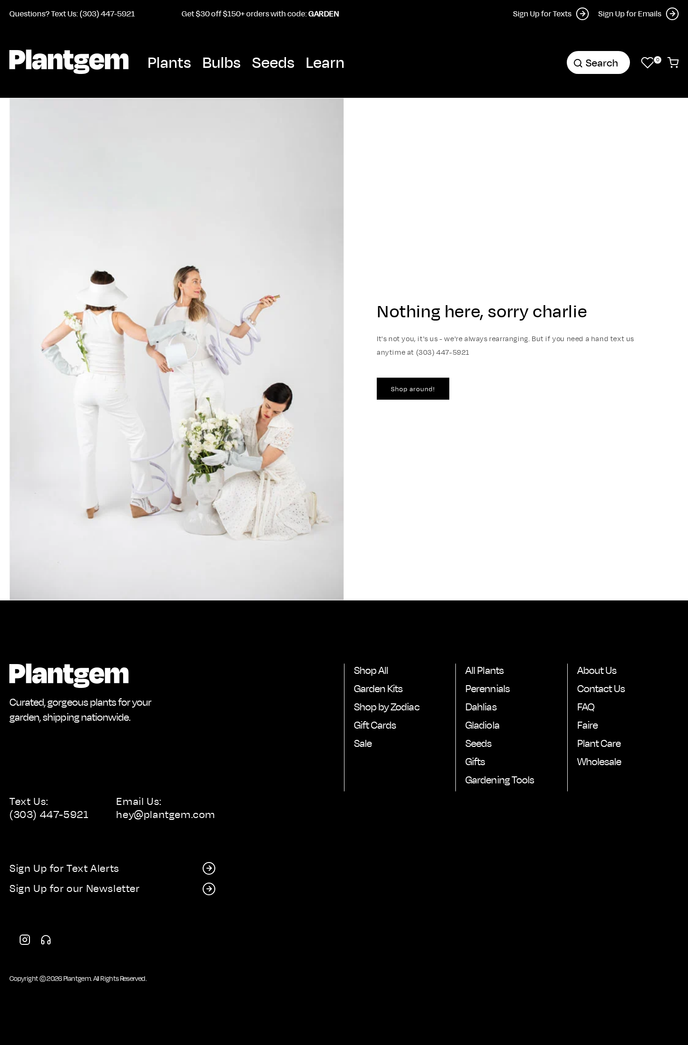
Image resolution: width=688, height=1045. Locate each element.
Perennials (487, 688)
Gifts (475, 761)
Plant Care (599, 743)
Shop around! (413, 389)
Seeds (273, 62)
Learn (325, 62)
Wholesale (599, 761)
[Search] (578, 63)
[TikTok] (45, 941)
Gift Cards (375, 724)
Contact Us (601, 688)
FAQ (585, 706)
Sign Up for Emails (629, 13)
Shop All (371, 670)
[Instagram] (24, 941)
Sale (363, 743)
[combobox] (598, 62)
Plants (169, 62)
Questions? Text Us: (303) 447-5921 (72, 13)
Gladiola (482, 724)
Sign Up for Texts (542, 13)
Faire (587, 724)
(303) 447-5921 (48, 814)
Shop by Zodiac (386, 706)
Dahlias (480, 706)
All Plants (484, 670)
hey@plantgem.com (165, 814)
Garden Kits (378, 688)
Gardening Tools (499, 779)
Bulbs (221, 62)
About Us (596, 670)
